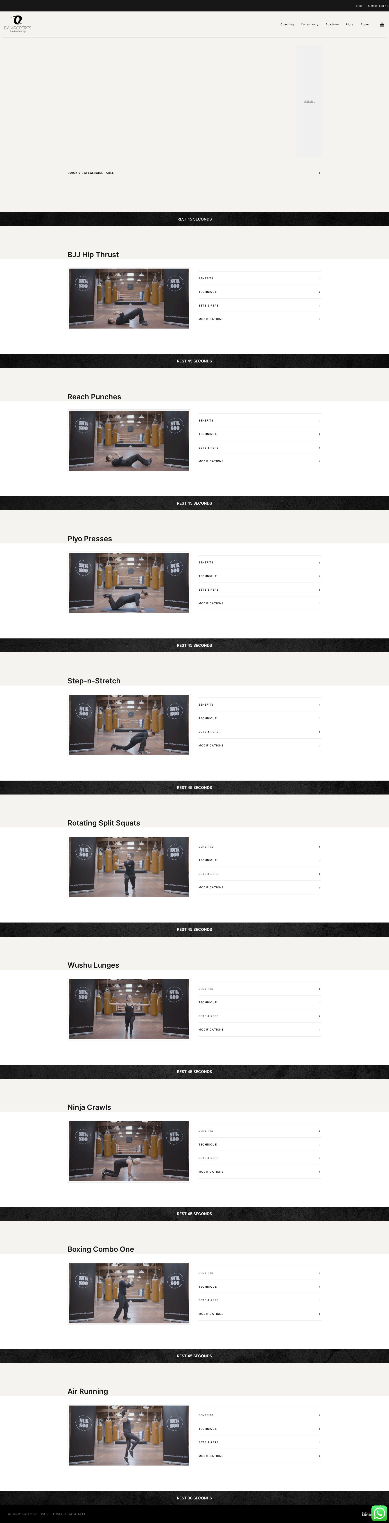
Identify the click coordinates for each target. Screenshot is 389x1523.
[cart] (382, 24)
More (349, 24)
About (365, 24)
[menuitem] (360, 5)
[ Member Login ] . (377, 5)
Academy (332, 24)
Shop (359, 5)
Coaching (287, 24)
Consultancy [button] (310, 24)
